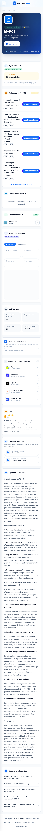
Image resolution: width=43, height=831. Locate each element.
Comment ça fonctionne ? (21, 822)
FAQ (33, 822)
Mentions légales (21, 826)
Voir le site (13, 44)
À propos (36, 51)
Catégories (6, 822)
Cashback (25, 51)
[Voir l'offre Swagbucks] (37, 223)
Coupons (23, 244)
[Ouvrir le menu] (4, 3)
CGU (38, 822)
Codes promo (12, 51)
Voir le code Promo (31, 104)
